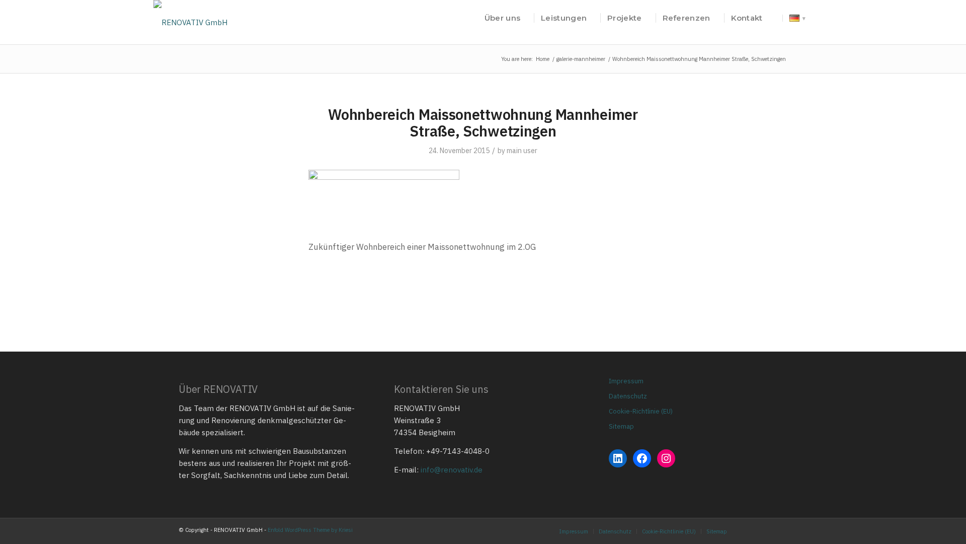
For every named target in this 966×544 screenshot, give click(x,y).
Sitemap (621, 426)
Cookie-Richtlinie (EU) (641, 411)
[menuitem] (502, 18)
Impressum (626, 381)
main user (522, 150)
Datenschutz (628, 396)
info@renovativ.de (451, 469)
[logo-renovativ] (190, 18)
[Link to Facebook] (764, 530)
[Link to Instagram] (749, 530)
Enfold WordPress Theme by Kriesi (310, 529)
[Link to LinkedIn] (779, 530)
